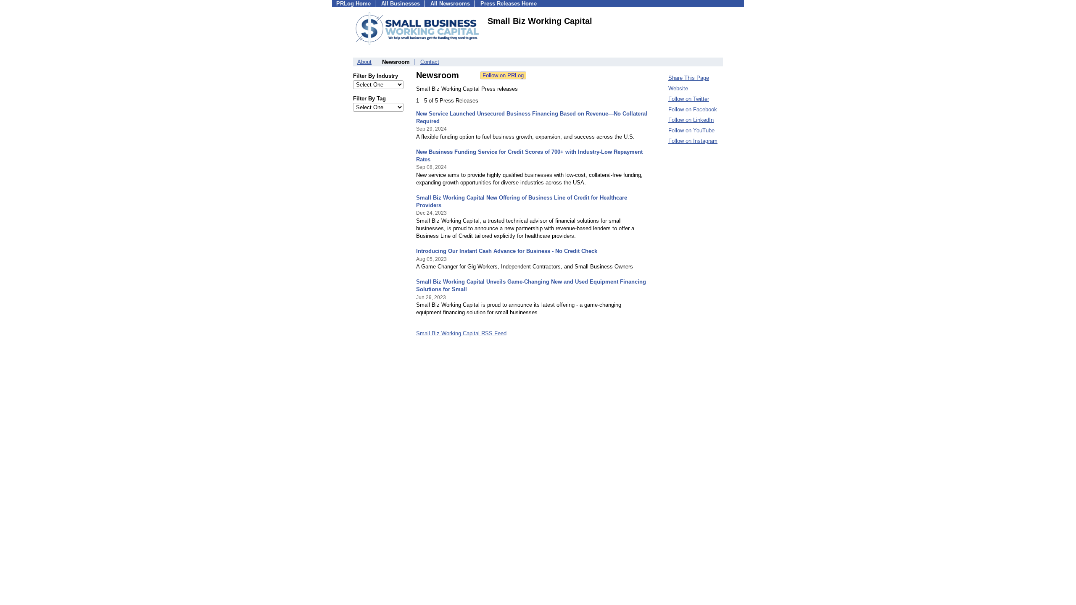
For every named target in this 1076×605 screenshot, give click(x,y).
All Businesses (400, 3)
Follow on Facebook (692, 109)
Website (678, 88)
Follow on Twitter (688, 99)
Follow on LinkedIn (691, 120)
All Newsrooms (450, 3)
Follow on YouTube (691, 130)
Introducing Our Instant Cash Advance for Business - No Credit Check (506, 251)
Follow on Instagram (692, 141)
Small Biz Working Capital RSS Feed (461, 333)
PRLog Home (353, 3)
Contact (429, 62)
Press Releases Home (508, 3)
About (364, 62)
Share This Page (688, 78)
